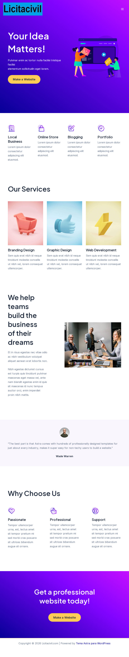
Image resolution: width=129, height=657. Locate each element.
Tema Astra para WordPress (93, 643)
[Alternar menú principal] (122, 9)
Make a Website (24, 79)
